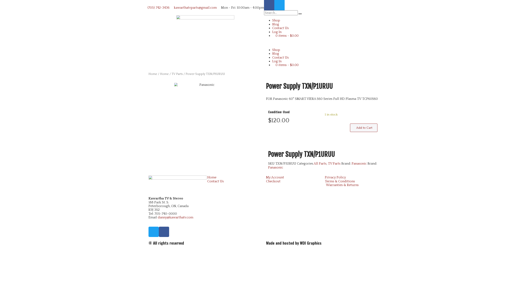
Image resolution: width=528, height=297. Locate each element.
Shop (276, 20)
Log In (277, 32)
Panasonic (359, 163)
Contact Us (280, 28)
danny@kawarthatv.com (175, 217)
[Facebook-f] (269, 5)
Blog (275, 24)
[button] (323, 43)
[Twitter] (279, 5)
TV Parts (177, 74)
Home (152, 74)
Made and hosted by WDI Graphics (294, 243)
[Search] (300, 13)
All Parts (320, 163)
